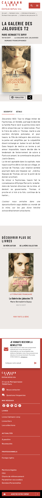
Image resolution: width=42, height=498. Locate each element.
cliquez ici (24, 357)
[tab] (8, 111)
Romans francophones (9, 15)
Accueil (4, 13)
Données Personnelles (11, 483)
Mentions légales (9, 470)
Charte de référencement (13, 476)
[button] (26, 38)
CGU (3, 473)
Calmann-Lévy (14, 13)
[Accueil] (11, 5)
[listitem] (4, 406)
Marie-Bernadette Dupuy (14, 34)
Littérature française (28, 13)
